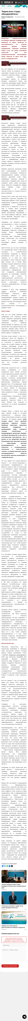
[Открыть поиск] (25, 2)
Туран (24, 75)
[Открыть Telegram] (24, 1017)
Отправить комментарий (10, 966)
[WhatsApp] (7, 866)
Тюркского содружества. (17, 655)
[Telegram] (5, 866)
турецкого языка (17, 320)
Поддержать (20, 2)
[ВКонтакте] (3, 866)
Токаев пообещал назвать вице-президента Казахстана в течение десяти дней (13, 886)
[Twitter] (12, 866)
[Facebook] (10, 866)
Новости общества (7, 17)
